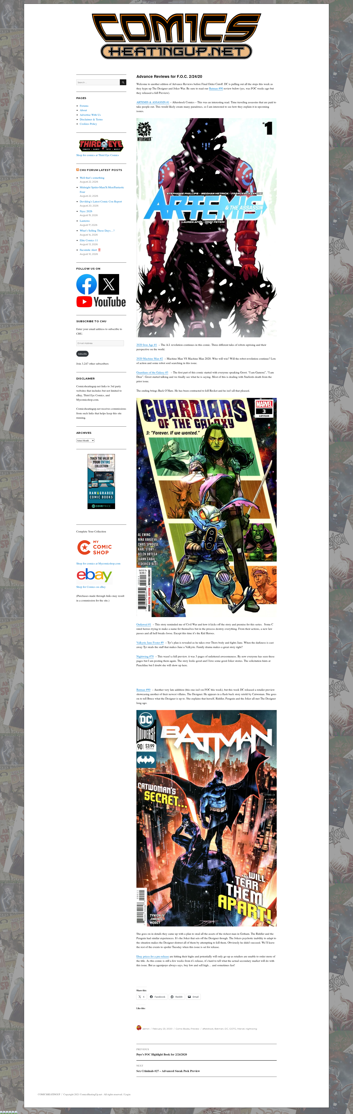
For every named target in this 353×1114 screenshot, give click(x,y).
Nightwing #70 (145, 656)
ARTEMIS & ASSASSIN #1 (152, 102)
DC (226, 1028)
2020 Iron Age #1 (146, 345)
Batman (219, 1028)
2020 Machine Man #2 (149, 358)
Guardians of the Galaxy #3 (152, 372)
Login (127, 1094)
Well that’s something (92, 177)
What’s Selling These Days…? (97, 230)
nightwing (251, 1028)
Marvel (241, 1028)
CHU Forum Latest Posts (101, 170)
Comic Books (183, 1028)
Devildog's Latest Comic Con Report (101, 201)
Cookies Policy (88, 124)
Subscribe (82, 353)
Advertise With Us (90, 114)
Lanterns (85, 221)
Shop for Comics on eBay (91, 587)
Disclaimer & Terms (91, 119)
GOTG (232, 1028)
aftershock (207, 1028)
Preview (195, 1028)
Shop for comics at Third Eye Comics (97, 155)
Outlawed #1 (143, 624)
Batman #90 (216, 88)
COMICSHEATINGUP (49, 1094)
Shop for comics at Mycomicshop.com (98, 563)
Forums (84, 105)
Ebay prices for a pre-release (152, 956)
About (83, 110)
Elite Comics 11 (89, 240)
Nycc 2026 (86, 211)
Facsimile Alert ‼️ (90, 250)
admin (145, 1028)
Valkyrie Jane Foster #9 (150, 642)
